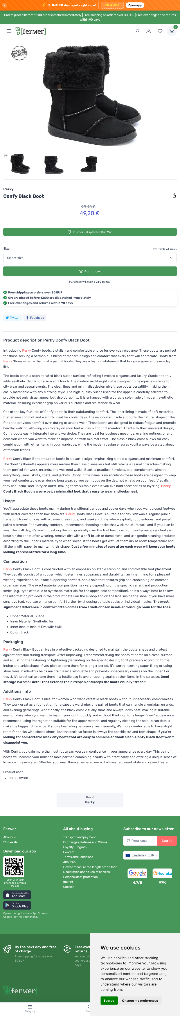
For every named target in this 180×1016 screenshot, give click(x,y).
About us (9, 837)
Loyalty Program (74, 847)
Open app (135, 5)
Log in (167, 841)
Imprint (68, 882)
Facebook (37, 318)
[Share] (174, 195)
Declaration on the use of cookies (86, 872)
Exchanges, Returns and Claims (85, 842)
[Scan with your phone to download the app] (15, 866)
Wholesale (10, 842)
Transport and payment (79, 837)
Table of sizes (167, 249)
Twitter (15, 318)
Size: (6, 248)
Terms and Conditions (78, 857)
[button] (17, 894)
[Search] (137, 31)
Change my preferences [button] (140, 1000)
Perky (26, 350)
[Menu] (8, 31)
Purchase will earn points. (90, 281)
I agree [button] (109, 1000)
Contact (68, 852)
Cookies (68, 887)
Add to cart (93, 271)
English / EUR (143, 855)
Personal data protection (80, 877)
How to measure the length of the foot (90, 867)
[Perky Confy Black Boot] (90, 96)
